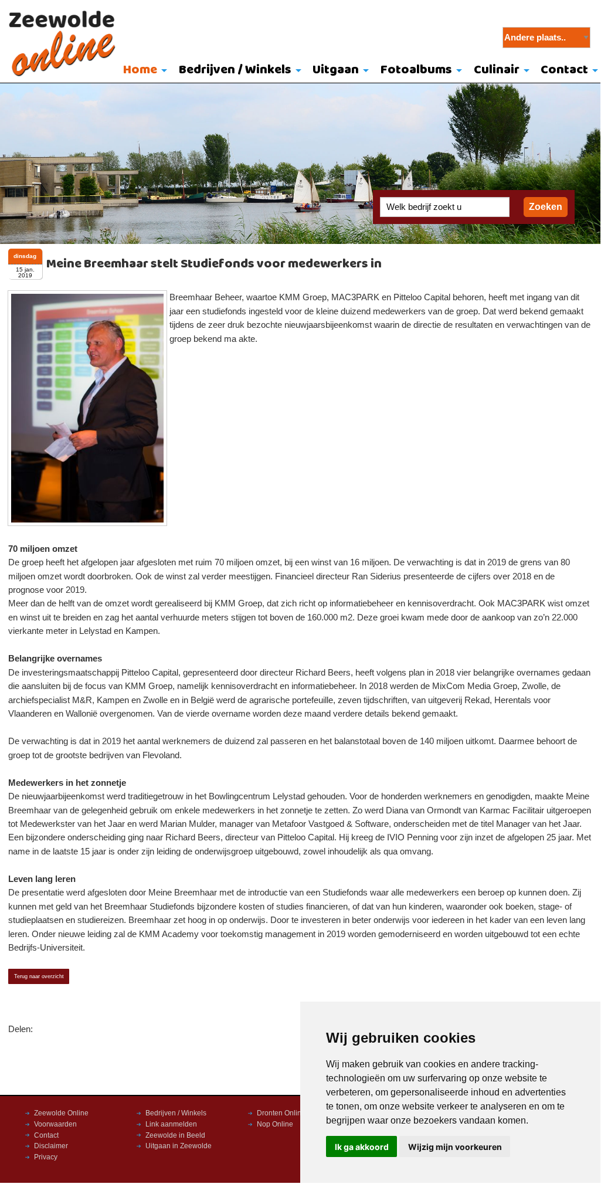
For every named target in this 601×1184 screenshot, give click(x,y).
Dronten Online (281, 1113)
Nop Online (275, 1124)
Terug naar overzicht (39, 976)
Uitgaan (336, 70)
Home (140, 70)
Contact (46, 1135)
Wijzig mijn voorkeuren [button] (455, 1147)
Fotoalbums (416, 70)
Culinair (496, 70)
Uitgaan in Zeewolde (178, 1146)
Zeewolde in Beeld (175, 1135)
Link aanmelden (171, 1124)
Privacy (45, 1157)
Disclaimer (51, 1146)
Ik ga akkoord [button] (362, 1147)
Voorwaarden (55, 1124)
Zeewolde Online (61, 1113)
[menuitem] (142, 71)
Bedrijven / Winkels (235, 70)
